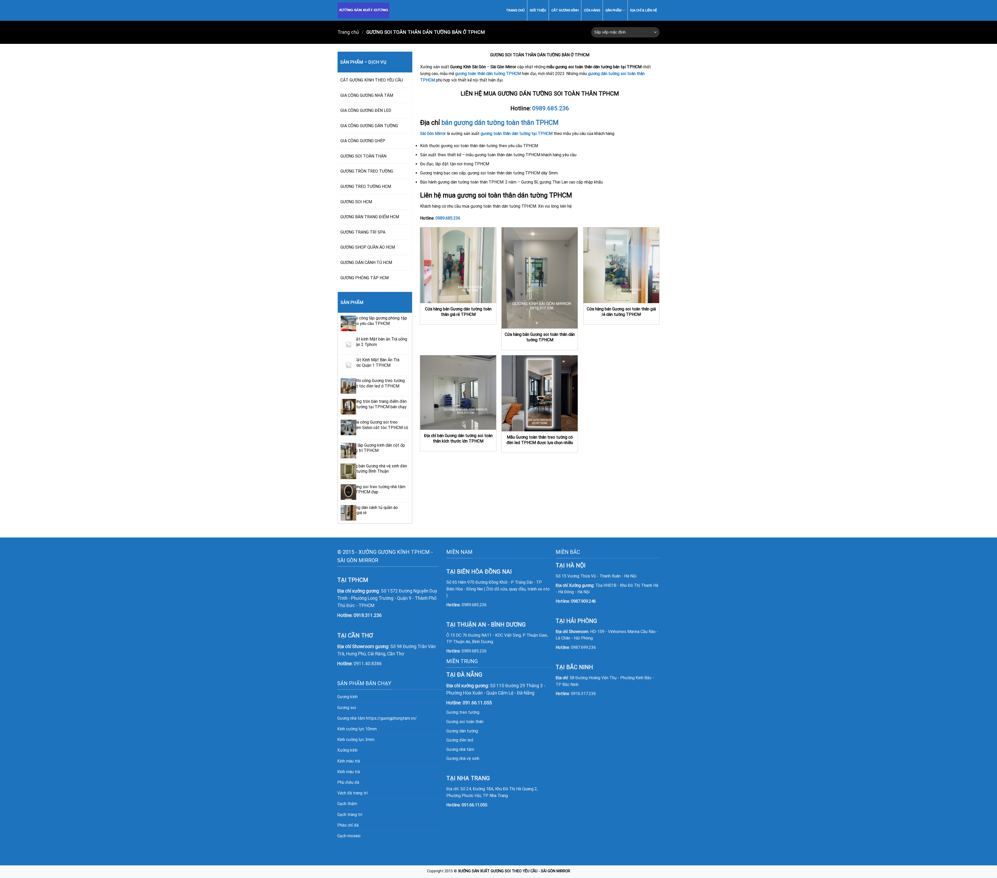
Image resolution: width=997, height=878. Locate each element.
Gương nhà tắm (460, 749)
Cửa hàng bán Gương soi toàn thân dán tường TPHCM (540, 337)
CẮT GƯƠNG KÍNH (565, 10)
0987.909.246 (583, 601)
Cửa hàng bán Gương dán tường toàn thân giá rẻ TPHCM (458, 312)
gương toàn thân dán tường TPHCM (488, 73)
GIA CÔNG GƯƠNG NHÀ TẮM (366, 95)
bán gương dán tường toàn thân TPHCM (499, 122)
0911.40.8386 (368, 663)
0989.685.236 (550, 108)
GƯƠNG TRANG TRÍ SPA (362, 232)
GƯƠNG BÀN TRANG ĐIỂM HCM (369, 216)
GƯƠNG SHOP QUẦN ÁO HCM (367, 247)
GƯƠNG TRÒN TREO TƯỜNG (366, 171)
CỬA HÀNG (592, 10)
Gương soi (346, 707)
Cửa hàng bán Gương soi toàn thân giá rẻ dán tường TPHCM (621, 312)
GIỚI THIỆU (538, 10)
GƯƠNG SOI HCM (356, 201)
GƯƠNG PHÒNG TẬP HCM (364, 277)
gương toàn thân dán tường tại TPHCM (517, 133)
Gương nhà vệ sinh (462, 758)
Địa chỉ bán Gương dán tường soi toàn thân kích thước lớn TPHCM (458, 438)
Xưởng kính (347, 750)
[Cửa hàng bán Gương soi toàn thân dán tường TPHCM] (540, 278)
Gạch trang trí (349, 814)
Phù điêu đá (348, 782)
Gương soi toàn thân (464, 721)
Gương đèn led (459, 740)
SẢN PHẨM (613, 10)
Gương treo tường (462, 712)
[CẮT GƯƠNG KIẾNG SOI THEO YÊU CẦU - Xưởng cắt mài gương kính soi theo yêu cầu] (367, 10)
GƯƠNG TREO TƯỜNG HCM (365, 186)
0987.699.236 (583, 647)
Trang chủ (348, 32)
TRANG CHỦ (515, 10)
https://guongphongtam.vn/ (391, 718)
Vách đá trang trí (352, 793)
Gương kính (347, 696)
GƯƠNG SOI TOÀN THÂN (363, 156)
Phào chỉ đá (348, 825)
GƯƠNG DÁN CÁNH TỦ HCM (366, 262)
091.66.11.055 (474, 804)
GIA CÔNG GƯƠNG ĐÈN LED (365, 110)
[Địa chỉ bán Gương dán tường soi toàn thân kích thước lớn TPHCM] (458, 392)
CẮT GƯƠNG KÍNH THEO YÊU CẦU (371, 80)
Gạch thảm (347, 803)
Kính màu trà (348, 761)
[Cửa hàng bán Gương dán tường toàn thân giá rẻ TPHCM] (458, 265)
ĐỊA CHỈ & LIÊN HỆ (643, 10)
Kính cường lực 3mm (355, 739)
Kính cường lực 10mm (357, 728)
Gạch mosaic (349, 835)
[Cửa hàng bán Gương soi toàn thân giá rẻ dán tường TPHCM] (621, 265)
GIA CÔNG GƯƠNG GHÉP (362, 140)
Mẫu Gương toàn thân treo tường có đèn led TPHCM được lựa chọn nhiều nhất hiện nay (540, 442)
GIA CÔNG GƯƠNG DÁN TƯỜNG (369, 125)
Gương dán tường (462, 731)
